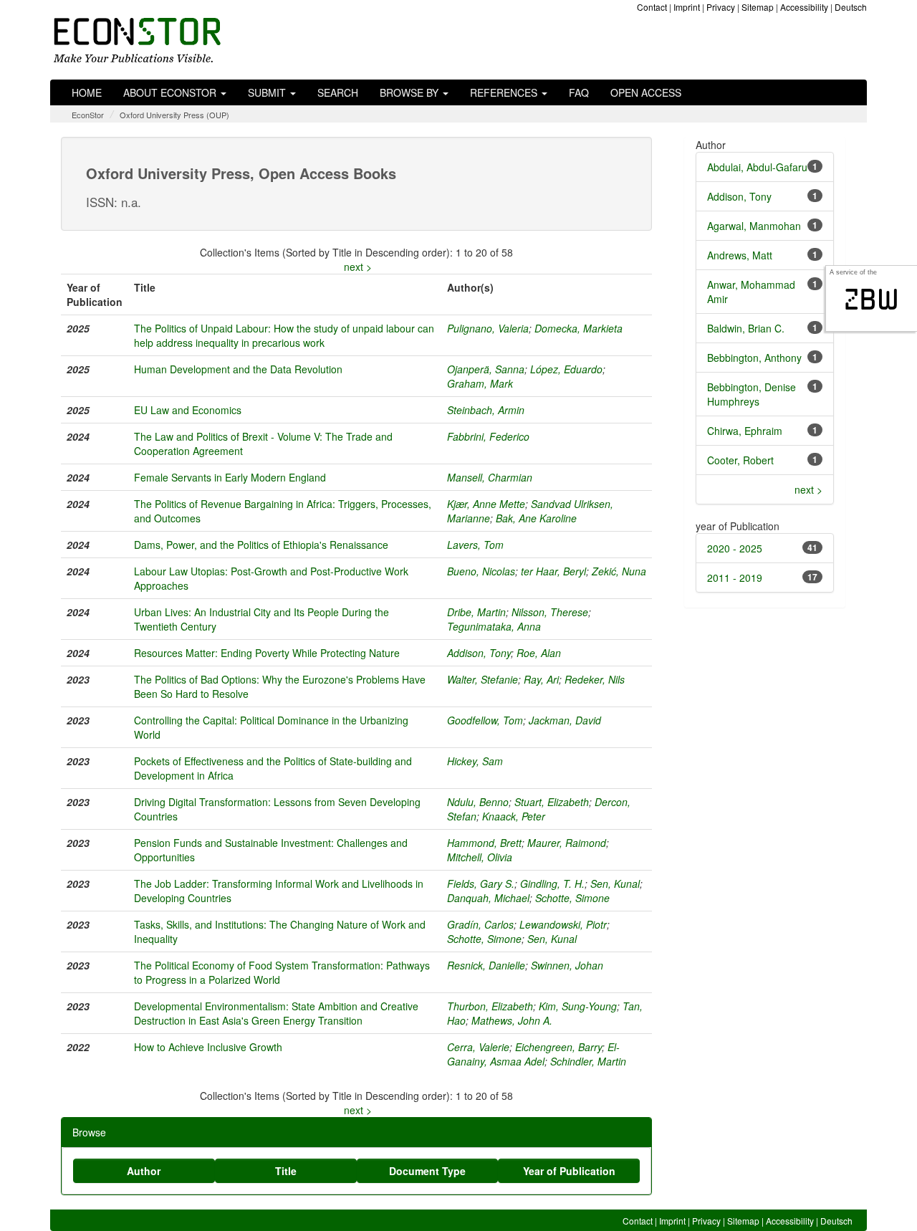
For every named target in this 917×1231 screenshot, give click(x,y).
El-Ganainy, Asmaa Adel (533, 1054)
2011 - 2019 (734, 577)
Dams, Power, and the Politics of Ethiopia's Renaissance (261, 544)
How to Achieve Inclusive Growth (208, 1047)
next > (358, 266)
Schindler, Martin (588, 1061)
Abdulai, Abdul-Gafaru (757, 167)
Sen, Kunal (615, 883)
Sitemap (757, 7)
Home (87, 92)
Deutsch (851, 7)
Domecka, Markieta (578, 328)
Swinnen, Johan (567, 965)
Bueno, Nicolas (481, 571)
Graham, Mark (480, 383)
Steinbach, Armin (485, 410)
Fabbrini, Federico (488, 436)
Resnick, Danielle (486, 965)
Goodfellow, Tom (485, 720)
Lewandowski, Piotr (563, 924)
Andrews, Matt (739, 255)
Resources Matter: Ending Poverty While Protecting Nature (267, 653)
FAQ (579, 92)
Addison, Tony (479, 653)
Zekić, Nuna (619, 571)
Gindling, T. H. (552, 883)
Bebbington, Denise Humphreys (751, 394)
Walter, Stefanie (482, 679)
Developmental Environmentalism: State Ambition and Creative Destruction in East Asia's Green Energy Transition (276, 1013)
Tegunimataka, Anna (494, 626)
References (505, 92)
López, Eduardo (566, 369)
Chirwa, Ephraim (744, 430)
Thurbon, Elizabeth (490, 1006)
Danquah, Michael (488, 898)
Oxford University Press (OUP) (174, 114)
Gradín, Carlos (480, 924)
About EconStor (171, 92)
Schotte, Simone (572, 898)
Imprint (686, 7)
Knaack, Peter (513, 816)
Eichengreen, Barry (558, 1047)
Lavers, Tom (475, 544)
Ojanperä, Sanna (485, 369)
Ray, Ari (541, 679)
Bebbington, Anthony (754, 357)
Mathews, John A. (511, 1020)
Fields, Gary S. (480, 883)
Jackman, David (565, 720)
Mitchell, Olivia (479, 857)
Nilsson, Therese (550, 612)
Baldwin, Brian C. (745, 328)
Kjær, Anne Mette (486, 504)
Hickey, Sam (475, 761)
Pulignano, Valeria (488, 328)
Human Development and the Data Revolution (238, 369)
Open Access (645, 92)
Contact (652, 7)
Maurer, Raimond (566, 842)
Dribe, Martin (476, 612)
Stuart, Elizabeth (551, 802)
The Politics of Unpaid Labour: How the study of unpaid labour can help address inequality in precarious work (284, 335)
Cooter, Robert (740, 460)
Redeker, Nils (595, 679)
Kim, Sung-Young (578, 1006)
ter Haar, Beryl (553, 571)
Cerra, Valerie (478, 1047)
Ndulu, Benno (478, 802)
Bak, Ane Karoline (536, 518)
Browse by (410, 92)
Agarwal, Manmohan (754, 226)
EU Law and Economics (187, 410)
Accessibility (804, 7)
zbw (871, 299)
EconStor (88, 114)
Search (337, 92)
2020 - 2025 (734, 548)
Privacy (720, 7)
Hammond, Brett (484, 842)
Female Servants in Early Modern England (230, 477)
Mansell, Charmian (489, 477)
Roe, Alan (539, 653)
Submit (268, 92)
